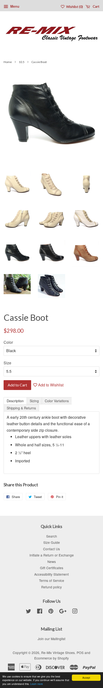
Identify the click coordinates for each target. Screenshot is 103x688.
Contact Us (51, 548)
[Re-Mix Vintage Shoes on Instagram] (74, 611)
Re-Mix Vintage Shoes (58, 652)
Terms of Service (51, 580)
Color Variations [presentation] (57, 400)
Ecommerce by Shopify (51, 658)
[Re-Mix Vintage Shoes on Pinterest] (50, 611)
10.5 (21, 62)
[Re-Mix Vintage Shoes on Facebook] (39, 611)
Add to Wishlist (50, 385)
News (51, 561)
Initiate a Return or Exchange (51, 555)
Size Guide (51, 542)
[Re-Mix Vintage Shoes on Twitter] (28, 611)
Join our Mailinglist (51, 638)
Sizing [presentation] (34, 400)
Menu (14, 6)
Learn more (36, 684)
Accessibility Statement (51, 574)
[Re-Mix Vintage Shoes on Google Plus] (62, 611)
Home (8, 62)
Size (7, 363)
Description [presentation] (15, 400)
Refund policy (51, 587)
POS (80, 652)
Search (51, 536)
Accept (86, 677)
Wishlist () (74, 7)
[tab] (15, 400)
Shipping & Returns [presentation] (21, 408)
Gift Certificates (51, 567)
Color (8, 342)
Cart (95, 6)
